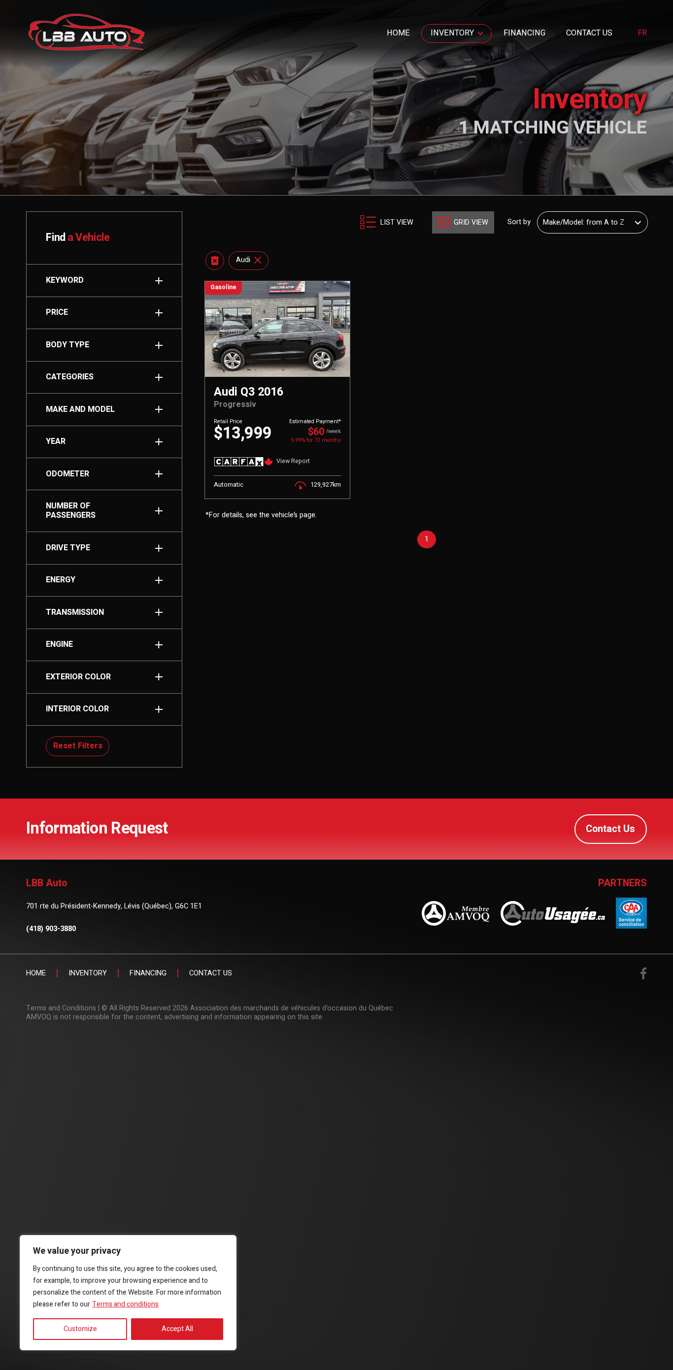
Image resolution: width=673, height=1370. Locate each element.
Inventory (452, 33)
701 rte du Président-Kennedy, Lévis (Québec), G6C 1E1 (114, 906)
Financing (524, 33)
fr (642, 33)
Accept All (177, 1329)
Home (398, 33)
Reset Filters (77, 746)
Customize (80, 1329)
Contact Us (589, 33)
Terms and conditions (125, 1304)
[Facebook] (643, 973)
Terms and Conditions (61, 1008)
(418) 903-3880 (51, 929)
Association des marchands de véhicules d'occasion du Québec (291, 1008)
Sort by (519, 222)
